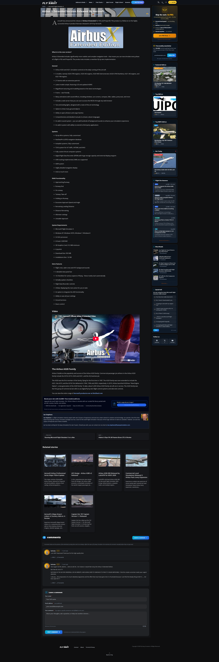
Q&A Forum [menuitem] (109, 2)
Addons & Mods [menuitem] (80, 2)
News (43, 6)
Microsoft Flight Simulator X (56, 6)
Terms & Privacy (90, 647)
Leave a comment (139, 538)
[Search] (158, 2)
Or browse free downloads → (165, 39)
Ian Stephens (98, 14)
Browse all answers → (164, 240)
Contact (76, 647)
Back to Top (109, 655)
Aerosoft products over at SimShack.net (88, 393)
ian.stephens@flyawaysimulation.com (118, 425)
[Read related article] (55, 472)
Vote (156, 330)
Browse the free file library (132, 405)
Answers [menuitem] (127, 2)
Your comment (64, 610)
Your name (48, 596)
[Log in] (166, 2)
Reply (54, 557)
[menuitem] (137, 2)
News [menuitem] (90, 2)
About (82, 647)
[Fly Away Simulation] (49, 2)
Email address (53, 603)
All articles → (165, 283)
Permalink (61, 557)
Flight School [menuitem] (119, 2)
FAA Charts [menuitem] (99, 2)
